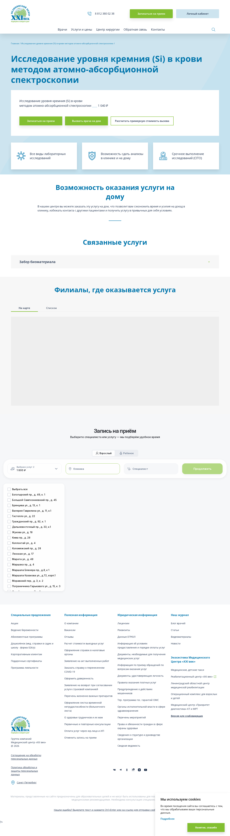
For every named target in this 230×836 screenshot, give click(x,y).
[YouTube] (145, 769)
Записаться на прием (151, 13)
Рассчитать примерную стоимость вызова (142, 121)
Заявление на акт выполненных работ (86, 661)
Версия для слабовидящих (187, 716)
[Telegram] (120, 769)
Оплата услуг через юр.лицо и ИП (84, 730)
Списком (51, 308)
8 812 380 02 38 (105, 13)
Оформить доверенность (78, 678)
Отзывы (69, 636)
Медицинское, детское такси (187, 669)
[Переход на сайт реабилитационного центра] (215, 676)
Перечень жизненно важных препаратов (88, 696)
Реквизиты (124, 630)
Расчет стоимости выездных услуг (84, 643)
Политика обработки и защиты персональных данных (24, 771)
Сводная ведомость (129, 745)
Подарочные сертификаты (26, 661)
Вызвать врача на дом (86, 121)
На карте (24, 308)
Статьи (175, 630)
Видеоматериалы (181, 636)
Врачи (62, 29)
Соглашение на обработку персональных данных (26, 757)
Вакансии (69, 630)
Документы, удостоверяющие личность (140, 675)
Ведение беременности (24, 630)
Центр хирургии (108, 29)
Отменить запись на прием (80, 737)
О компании (71, 623)
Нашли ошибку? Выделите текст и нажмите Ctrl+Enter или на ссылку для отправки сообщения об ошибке (115, 809)
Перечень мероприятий (132, 717)
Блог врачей (178, 623)
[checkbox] (9, 489)
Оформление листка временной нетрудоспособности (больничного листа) (84, 706)
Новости (175, 643)
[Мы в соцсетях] (126, 769)
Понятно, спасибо (206, 827)
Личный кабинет (198, 13)
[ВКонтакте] (114, 769)
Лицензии (123, 623)
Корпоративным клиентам (26, 654)
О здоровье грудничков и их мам (83, 717)
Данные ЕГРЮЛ (127, 636)
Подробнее (167, 818)
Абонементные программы (27, 636)
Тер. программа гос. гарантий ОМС (138, 700)
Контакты (158, 29)
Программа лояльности (24, 667)
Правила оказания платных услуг (137, 682)
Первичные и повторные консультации (87, 724)
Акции (14, 623)
